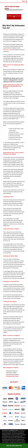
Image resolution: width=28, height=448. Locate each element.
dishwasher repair (7, 49)
